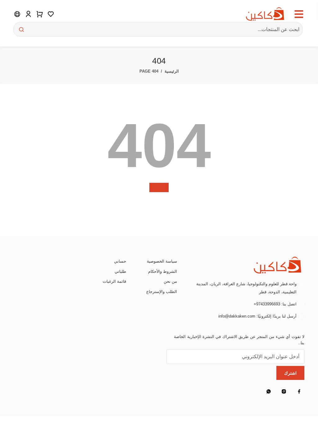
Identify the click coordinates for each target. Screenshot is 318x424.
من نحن (170, 281)
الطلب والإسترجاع (161, 291)
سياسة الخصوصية (162, 261)
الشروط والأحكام (162, 271)
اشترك (290, 373)
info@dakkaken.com (236, 316)
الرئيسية (172, 71)
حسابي (120, 261)
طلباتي (120, 271)
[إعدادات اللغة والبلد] (17, 14)
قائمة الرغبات (114, 281)
